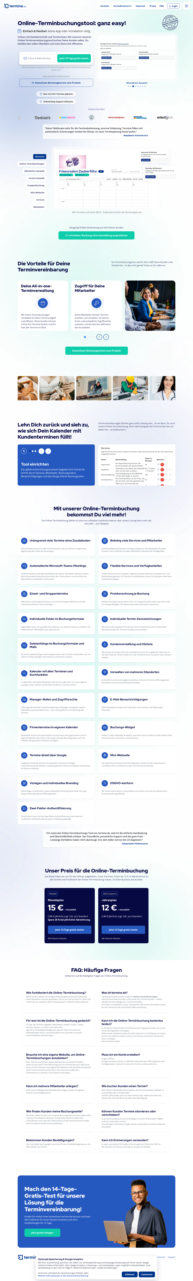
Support (171, 1257)
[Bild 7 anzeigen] (142, 86)
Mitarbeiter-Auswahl (34, 171)
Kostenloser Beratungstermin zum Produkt (57, 82)
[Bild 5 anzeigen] (138, 86)
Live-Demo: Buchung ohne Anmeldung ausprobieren (98, 235)
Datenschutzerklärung (82, 67)
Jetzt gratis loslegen (42, 1232)
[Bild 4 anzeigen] (135, 86)
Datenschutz (159, 1257)
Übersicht (39, 156)
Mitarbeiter (38, 207)
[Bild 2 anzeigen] (130, 86)
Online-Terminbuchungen (31, 163)
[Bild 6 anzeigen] (140, 86)
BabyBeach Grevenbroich (136, 135)
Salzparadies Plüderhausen (135, 843)
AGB (51, 67)
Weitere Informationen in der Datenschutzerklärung (63, 1276)
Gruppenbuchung (35, 185)
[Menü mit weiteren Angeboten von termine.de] (186, 6)
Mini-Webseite (37, 192)
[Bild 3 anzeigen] (133, 86)
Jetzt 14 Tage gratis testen (74, 58)
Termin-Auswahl (36, 178)
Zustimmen (146, 1274)
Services (40, 199)
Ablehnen (129, 1274)
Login (174, 6)
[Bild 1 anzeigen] (128, 86)
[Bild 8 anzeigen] (145, 86)
